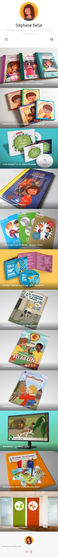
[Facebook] (27, 551)
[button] (51, 39)
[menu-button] (6, 39)
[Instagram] (31, 551)
